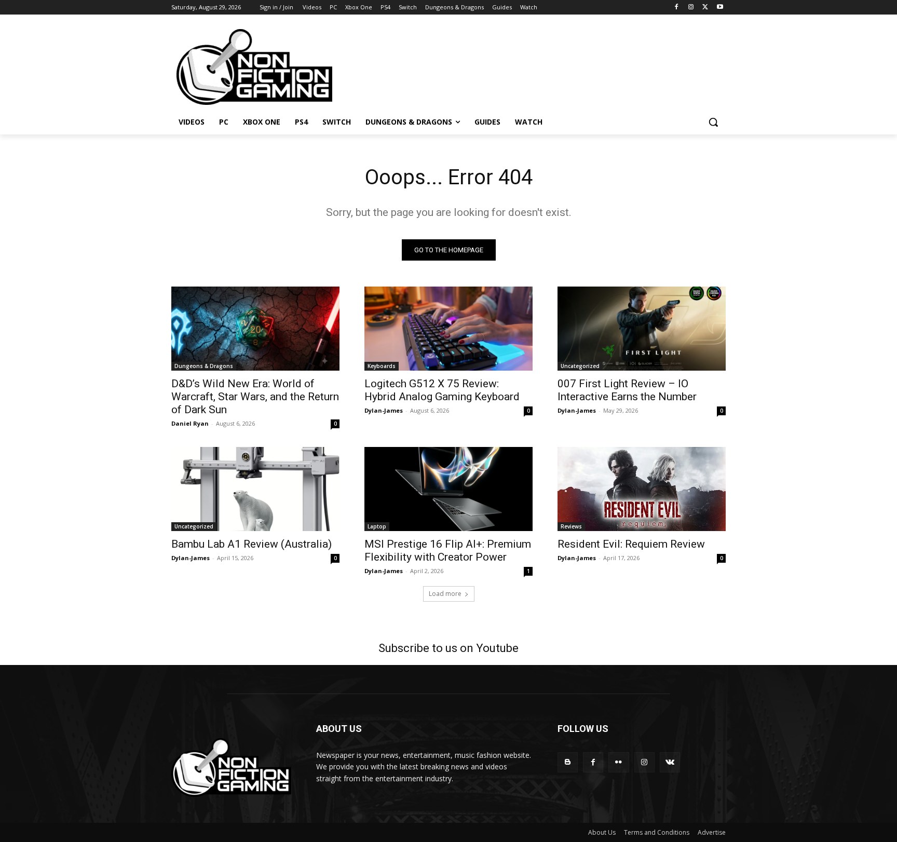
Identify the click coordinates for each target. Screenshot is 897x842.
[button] (713, 122)
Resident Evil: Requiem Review (631, 544)
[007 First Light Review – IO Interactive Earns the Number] (642, 329)
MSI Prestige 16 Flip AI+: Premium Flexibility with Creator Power (447, 550)
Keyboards (382, 366)
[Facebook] (677, 7)
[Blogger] (568, 762)
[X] (705, 7)
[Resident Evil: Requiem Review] (642, 489)
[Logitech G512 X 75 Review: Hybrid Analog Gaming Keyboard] (448, 329)
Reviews (571, 526)
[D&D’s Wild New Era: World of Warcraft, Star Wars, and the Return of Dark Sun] (255, 329)
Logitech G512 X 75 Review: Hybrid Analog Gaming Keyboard (442, 390)
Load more (445, 593)
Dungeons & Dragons (203, 366)
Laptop (377, 526)
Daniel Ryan (190, 423)
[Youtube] (720, 7)
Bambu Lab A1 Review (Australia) (251, 544)
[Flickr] (618, 762)
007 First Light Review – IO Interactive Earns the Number (627, 390)
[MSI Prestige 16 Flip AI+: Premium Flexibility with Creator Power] (448, 489)
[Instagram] (691, 7)
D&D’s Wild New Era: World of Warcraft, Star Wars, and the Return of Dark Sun (255, 396)
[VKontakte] (670, 762)
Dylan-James (383, 410)
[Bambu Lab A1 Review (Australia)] (255, 489)
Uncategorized (580, 366)
